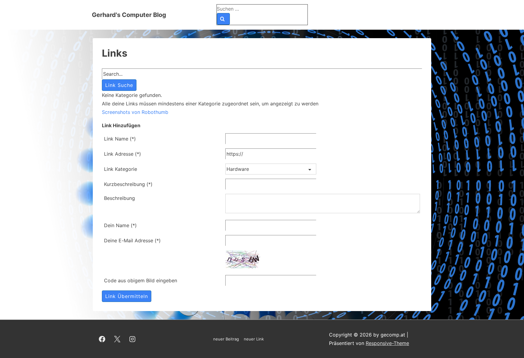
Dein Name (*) (120, 225)
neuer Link (254, 338)
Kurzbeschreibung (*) (128, 184)
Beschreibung (119, 198)
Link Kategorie (120, 169)
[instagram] (132, 339)
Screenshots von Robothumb (135, 112)
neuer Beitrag (226, 338)
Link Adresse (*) (122, 154)
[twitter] (117, 339)
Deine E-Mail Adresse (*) (132, 240)
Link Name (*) (120, 139)
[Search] (223, 19)
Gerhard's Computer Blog (129, 14)
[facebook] (102, 339)
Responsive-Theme (387, 343)
